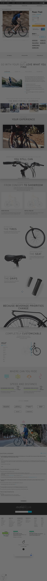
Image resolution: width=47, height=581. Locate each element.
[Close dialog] (22, 291)
